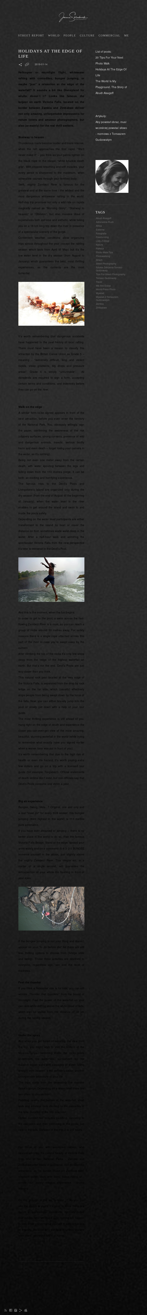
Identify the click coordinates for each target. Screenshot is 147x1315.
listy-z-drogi (102, 240)
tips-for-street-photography (110, 274)
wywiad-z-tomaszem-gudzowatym (107, 298)
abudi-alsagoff (103, 218)
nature (99, 244)
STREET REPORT (31, 35)
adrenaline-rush (105, 221)
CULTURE (87, 35)
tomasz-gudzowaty (106, 278)
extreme (100, 229)
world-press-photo (106, 289)
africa (99, 225)
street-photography (106, 263)
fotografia (101, 233)
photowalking (103, 256)
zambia (100, 303)
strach (99, 259)
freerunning (102, 237)
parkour (100, 248)
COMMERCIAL (109, 35)
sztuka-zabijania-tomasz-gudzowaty (109, 269)
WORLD (54, 35)
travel (99, 281)
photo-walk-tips (104, 252)
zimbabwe (101, 307)
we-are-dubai (103, 285)
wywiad (100, 293)
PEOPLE (70, 35)
